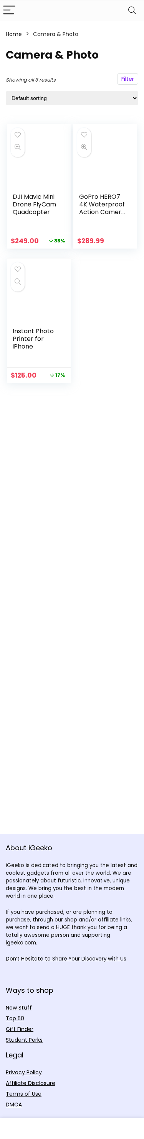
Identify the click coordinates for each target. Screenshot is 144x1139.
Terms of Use (23, 1094)
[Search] (132, 10)
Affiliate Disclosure (30, 1083)
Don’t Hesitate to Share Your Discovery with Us (66, 958)
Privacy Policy (24, 1072)
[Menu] (9, 10)
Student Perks (24, 1040)
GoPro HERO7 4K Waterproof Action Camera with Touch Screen (102, 212)
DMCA (14, 1104)
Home (14, 34)
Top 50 (15, 1018)
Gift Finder (19, 1029)
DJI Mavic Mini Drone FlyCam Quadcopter (34, 204)
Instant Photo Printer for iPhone (33, 339)
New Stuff (19, 1007)
